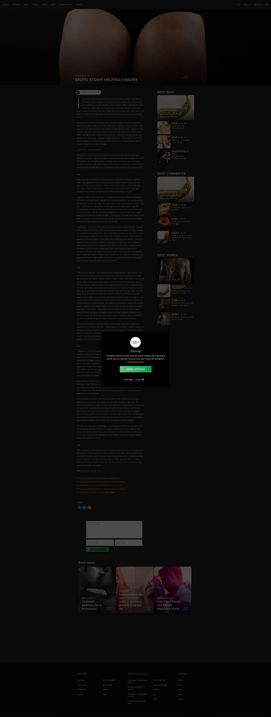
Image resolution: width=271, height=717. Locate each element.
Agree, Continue (135, 369)
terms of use (139, 362)
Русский (138, 380)
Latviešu (126, 380)
